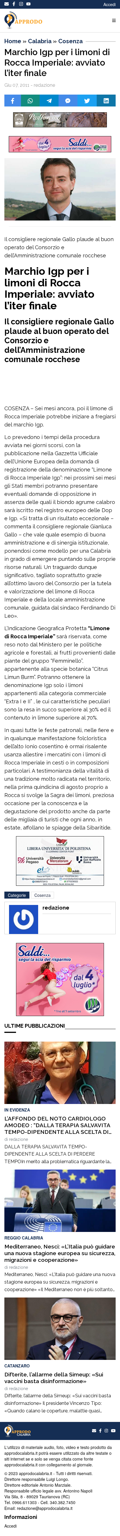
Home (12, 41)
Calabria (40, 41)
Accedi (109, 4)
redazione (18, 1139)
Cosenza (70, 41)
